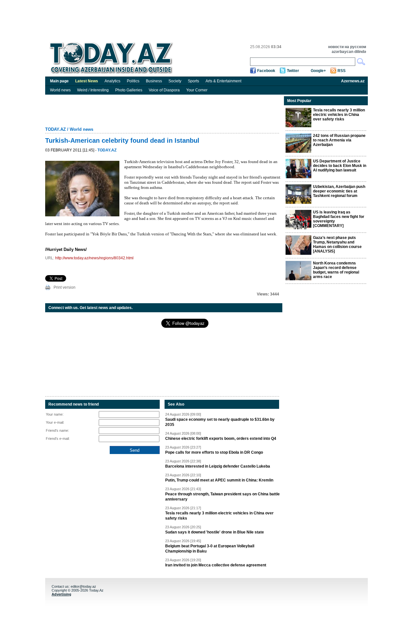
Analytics (112, 81)
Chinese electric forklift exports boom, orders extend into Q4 (220, 438)
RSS (341, 70)
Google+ (318, 70)
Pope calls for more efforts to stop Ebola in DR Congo (214, 452)
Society (174, 81)
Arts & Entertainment (223, 81)
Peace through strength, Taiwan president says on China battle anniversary (222, 496)
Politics (133, 81)
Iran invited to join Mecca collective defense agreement (215, 565)
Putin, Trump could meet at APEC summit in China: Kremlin (219, 480)
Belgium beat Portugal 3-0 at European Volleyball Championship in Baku (209, 548)
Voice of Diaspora (164, 90)
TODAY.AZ (55, 129)
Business (154, 81)
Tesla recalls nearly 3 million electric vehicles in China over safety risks (219, 516)
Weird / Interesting (93, 90)
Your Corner (196, 90)
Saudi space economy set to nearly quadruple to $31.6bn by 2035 (220, 422)
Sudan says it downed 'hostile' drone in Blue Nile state (214, 532)
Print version (65, 287)
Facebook (266, 70)
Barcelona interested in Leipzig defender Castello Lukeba (217, 466)
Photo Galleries (128, 90)
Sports (193, 81)
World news (60, 90)
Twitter (293, 70)
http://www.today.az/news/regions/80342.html (94, 258)
